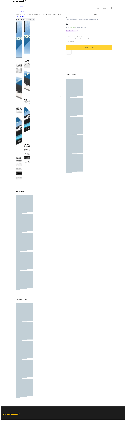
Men (21, 6)
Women (21, 11)
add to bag (89, 47)
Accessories (21, 16)
